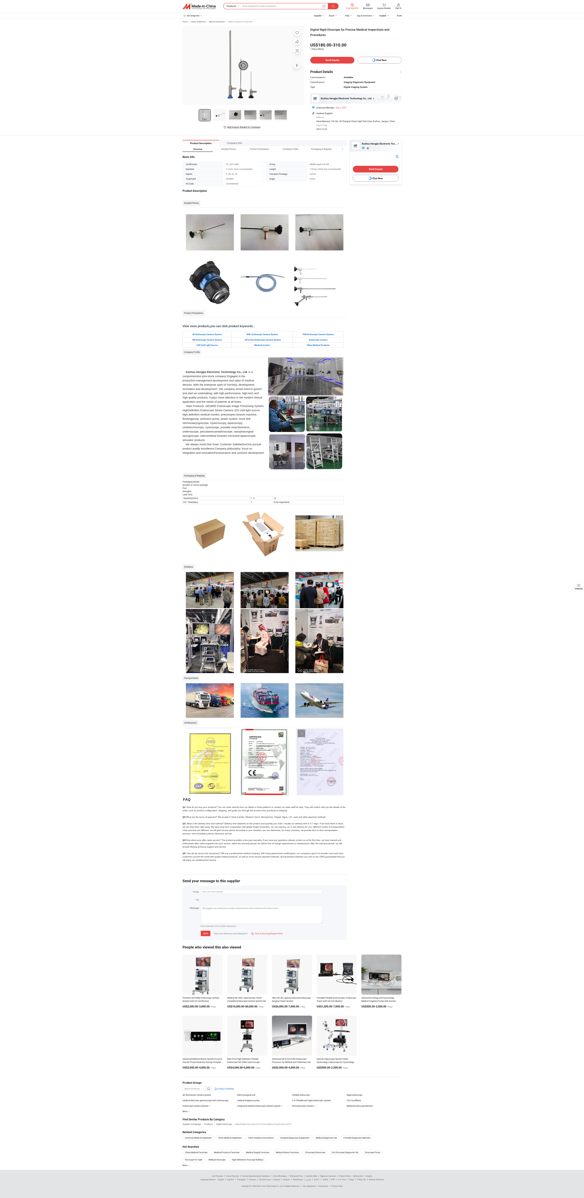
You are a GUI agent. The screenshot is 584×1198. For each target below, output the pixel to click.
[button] (336, 149)
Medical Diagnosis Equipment (240, 21)
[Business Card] (397, 156)
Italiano (277, 1179)
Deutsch (286, 1179)
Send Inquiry (332, 60)
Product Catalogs (225, 1088)
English (221, 1179)
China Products (232, 1176)
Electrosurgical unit (246, 1094)
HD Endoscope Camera (303, 1105)
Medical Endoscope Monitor (360, 1105)
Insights (369, 1176)
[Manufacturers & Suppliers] (199, 6)
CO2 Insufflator (354, 1100)
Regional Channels (328, 1176)
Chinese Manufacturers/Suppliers (255, 1176)
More (185, 1165)
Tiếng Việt (361, 1179)
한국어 (316, 1179)
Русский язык (265, 1179)
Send (205, 933)
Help (347, 15)
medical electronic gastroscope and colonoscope (205, 1100)
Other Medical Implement (230, 1137)
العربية (308, 1179)
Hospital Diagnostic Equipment (294, 1137)
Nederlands (297, 1179)
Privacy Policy (337, 1186)
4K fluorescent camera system (196, 1094)
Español (230, 1179)
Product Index (344, 1176)
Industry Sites (311, 1176)
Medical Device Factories (287, 1152)
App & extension (364, 15)
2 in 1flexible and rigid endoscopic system (311, 1100)
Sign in (398, 8)
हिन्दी (333, 1179)
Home (185, 21)
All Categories (193, 15)
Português (241, 1179)
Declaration (323, 1186)
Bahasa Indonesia (376, 1179)
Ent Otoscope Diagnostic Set (345, 1152)
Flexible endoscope (301, 1094)
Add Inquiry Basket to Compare (243, 127)
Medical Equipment (217, 21)
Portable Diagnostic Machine (356, 1137)
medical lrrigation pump (248, 1100)
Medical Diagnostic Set (326, 1137)
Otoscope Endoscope (315, 1152)
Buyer (331, 15)
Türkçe (351, 1179)
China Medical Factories (196, 1152)
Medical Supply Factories (257, 1152)
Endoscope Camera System (195, 1105)
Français (252, 1179)
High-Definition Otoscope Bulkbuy (247, 1159)
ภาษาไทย (342, 1179)
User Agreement (309, 1186)
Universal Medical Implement (198, 1137)
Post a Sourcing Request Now (267, 933)
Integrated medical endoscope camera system (259, 1105)
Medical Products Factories (227, 1152)
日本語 (325, 1179)
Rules (399, 15)
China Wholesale (280, 1176)
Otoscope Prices (372, 1152)
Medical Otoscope (217, 1159)
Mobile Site (357, 1176)
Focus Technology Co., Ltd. (272, 1186)
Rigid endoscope (354, 1094)
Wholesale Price (296, 1176)
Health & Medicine (198, 21)
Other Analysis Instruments (261, 1137)
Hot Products (217, 1176)
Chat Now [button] (381, 60)
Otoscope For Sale (193, 1159)
